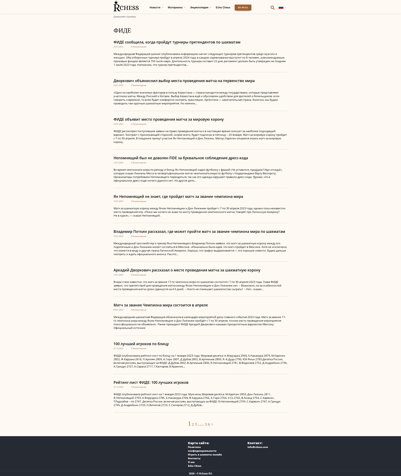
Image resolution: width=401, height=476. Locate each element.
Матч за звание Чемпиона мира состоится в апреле (161, 305)
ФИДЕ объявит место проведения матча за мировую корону (169, 119)
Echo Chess (223, 7)
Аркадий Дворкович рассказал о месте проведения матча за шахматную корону (187, 270)
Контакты (194, 458)
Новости (155, 7)
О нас (191, 462)
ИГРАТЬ (243, 7)
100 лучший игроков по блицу (141, 343)
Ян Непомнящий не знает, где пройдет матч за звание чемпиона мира (178, 196)
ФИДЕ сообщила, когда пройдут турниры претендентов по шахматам (177, 42)
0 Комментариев (138, 46)
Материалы (175, 7)
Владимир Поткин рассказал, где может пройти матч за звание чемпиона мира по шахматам (199, 231)
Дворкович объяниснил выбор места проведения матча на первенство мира (184, 80)
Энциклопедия (199, 7)
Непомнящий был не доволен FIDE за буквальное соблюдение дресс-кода (181, 157)
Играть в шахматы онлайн (205, 454)
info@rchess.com (257, 447)
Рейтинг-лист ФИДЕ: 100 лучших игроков (151, 382)
